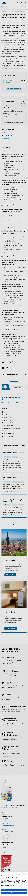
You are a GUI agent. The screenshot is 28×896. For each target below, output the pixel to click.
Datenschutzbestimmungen (14, 874)
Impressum (24, 874)
